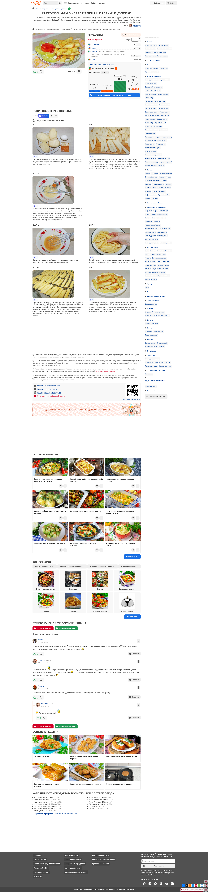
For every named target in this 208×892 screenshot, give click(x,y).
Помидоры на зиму (151, 80)
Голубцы (158, 254)
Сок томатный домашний (153, 155)
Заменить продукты (95, 40)
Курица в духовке (164, 228)
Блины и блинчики (151, 177)
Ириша (40, 640)
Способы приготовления (156, 207)
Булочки (148, 184)
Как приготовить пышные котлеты (85, 784)
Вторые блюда (152, 247)
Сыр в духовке (162, 232)
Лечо (158, 90)
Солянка (155, 72)
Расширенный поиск (100, 855)
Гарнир (149, 284)
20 (83, 71)
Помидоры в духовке (152, 243)
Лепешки (168, 188)
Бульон (161, 68)
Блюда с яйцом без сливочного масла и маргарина (73, 566)
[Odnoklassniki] (189, 885)
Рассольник (154, 68)
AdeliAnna (41, 686)
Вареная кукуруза (151, 386)
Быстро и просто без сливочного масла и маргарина (104, 566)
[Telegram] (202, 885)
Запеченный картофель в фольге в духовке (50, 512)
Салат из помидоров (159, 52)
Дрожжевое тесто (151, 304)
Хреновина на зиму (163, 158)
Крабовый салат (150, 49)
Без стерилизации (151, 108)
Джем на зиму (165, 115)
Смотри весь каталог (157, 396)
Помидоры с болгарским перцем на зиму (158, 137)
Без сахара (149, 374)
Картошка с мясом (165, 366)
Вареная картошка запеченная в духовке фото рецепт (48, 480)
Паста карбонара (162, 269)
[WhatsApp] (199, 885)
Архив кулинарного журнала (76, 872)
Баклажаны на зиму (151, 112)
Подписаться (159, 866)
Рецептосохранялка (75, 3)
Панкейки (154, 198)
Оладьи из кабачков (158, 191)
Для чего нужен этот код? (131, 399)
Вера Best (137, 25)
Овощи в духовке (100, 611)
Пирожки (161, 177)
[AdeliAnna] (34, 687)
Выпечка (150, 170)
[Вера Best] (34, 661)
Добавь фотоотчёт (44, 628)
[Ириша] (34, 641)
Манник (147, 198)
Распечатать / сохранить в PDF (49, 392)
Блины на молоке (157, 188)
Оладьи (168, 177)
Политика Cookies (41, 868)
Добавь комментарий (67, 628)
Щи (167, 68)
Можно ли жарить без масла (118, 784)
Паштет (167, 315)
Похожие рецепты (53, 29)
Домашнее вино (150, 343)
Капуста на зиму (162, 119)
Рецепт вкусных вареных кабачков (49, 543)
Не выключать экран (132, 35)
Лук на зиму (149, 123)
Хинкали (148, 258)
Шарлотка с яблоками (152, 180)
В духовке (148, 211)
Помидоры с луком (151, 362)
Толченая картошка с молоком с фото (120, 544)
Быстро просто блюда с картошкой (131, 566)
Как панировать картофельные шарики (84, 757)
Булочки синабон (164, 195)
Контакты (38, 876)
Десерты (150, 320)
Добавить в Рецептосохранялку (49, 386)
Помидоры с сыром (151, 366)
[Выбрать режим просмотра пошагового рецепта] (35, 156)
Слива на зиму (164, 112)
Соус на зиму (162, 140)
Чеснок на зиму (150, 119)
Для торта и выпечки (155, 292)
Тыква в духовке (165, 243)
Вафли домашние (151, 195)
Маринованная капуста (152, 148)
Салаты (150, 42)
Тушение (148, 218)
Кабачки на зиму (163, 94)
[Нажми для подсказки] (116, 68)
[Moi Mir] (193, 885)
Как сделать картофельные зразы (121, 756)
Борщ (147, 68)
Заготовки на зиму (154, 76)
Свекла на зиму (150, 133)
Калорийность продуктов (111, 29)
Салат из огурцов (151, 45)
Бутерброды (151, 351)
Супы (149, 65)
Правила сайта (40, 859)
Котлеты (153, 251)
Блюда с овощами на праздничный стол (46, 566)
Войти (172, 3)
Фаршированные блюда (159, 214)
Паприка (95, 51)
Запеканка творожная (159, 258)
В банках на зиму (151, 83)
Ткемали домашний (151, 335)
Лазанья (148, 269)
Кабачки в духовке (151, 228)
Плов (147, 254)
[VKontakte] (183, 885)
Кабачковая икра (150, 94)
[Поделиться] (206, 885)
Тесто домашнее (153, 300)
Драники (148, 191)
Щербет (147, 323)
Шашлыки (160, 251)
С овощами (151, 355)
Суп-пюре (148, 72)
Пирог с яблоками (154, 391)
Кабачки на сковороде (152, 221)
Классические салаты (164, 49)
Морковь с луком (164, 362)
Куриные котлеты (163, 276)
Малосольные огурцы (152, 115)
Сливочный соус (158, 331)
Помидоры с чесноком (152, 359)
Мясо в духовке (162, 236)
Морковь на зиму (160, 123)
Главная (37, 855)
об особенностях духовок (105, 371)
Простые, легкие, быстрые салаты (156, 56)
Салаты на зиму (150, 90)
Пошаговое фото (80, 29)
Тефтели (148, 272)
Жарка (155, 211)
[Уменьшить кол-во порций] (139, 41)
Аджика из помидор (151, 162)
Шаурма (147, 312)
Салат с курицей (163, 45)
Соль (94, 59)
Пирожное (155, 323)
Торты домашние (153, 60)
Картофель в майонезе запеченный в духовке (86, 480)
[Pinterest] (196, 885)
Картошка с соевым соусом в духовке (83, 544)
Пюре (147, 287)
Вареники (166, 261)
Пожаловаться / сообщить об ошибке (51, 396)
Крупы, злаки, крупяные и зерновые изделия (155, 382)
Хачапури (168, 184)
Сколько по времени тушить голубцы (46, 785)
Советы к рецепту (94, 29)
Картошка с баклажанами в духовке (86, 511)
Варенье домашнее (151, 105)
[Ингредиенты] (206, 881)
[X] (186, 885)
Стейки (152, 254)
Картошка (95, 45)
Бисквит (147, 188)
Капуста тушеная (150, 276)
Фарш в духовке (150, 236)
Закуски (150, 308)
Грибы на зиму (150, 144)
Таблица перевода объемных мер (101, 64)
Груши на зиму (161, 144)
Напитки (150, 339)
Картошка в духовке (158, 218)
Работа (93, 3)
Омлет (159, 261)
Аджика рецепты (150, 158)
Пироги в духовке (158, 184)
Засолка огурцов (150, 140)
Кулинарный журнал (73, 868)
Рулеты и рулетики (158, 312)
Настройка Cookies (41, 872)
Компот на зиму (164, 105)
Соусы (149, 328)
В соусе (147, 214)
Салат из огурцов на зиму (153, 126)
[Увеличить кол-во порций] (139, 38)
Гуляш (167, 265)
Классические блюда (155, 203)
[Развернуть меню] (206, 890)
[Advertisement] (159, 21)
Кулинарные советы (73, 859)
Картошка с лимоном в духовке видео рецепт (120, 512)
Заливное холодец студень (154, 315)
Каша (147, 251)
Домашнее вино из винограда (154, 346)
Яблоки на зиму (163, 108)
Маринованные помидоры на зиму (156, 130)
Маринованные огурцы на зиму (155, 101)
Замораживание (150, 232)
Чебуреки (160, 265)
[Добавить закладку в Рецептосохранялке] (79, 71)
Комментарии (66, 29)
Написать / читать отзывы (47, 389)
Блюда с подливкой (158, 272)
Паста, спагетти (150, 265)
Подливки (148, 331)
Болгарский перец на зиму (153, 87)
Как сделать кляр (41, 756)
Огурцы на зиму (164, 80)
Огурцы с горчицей (165, 162)
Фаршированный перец (152, 225)
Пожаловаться (40, 29)
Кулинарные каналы (100, 864)
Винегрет (148, 52)
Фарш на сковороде (151, 239)
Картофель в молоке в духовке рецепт (120, 480)
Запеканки (168, 251)
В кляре (154, 279)
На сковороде (163, 211)
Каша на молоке (150, 261)
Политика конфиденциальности (47, 864)
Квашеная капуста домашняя (154, 165)
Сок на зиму (149, 98)
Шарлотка (154, 173)
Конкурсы (101, 3)
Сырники (164, 180)
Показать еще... (132, 556)
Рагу (164, 254)
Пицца (154, 269)
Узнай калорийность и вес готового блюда (114, 95)
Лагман (147, 279)
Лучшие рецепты (71, 855)
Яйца (94, 48)
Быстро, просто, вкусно (156, 296)
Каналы (86, 3)
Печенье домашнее (165, 173)
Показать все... (132, 616)
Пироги (147, 173)
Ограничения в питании (156, 370)
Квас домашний (162, 343)
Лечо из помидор (150, 151)
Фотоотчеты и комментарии (103, 859)
